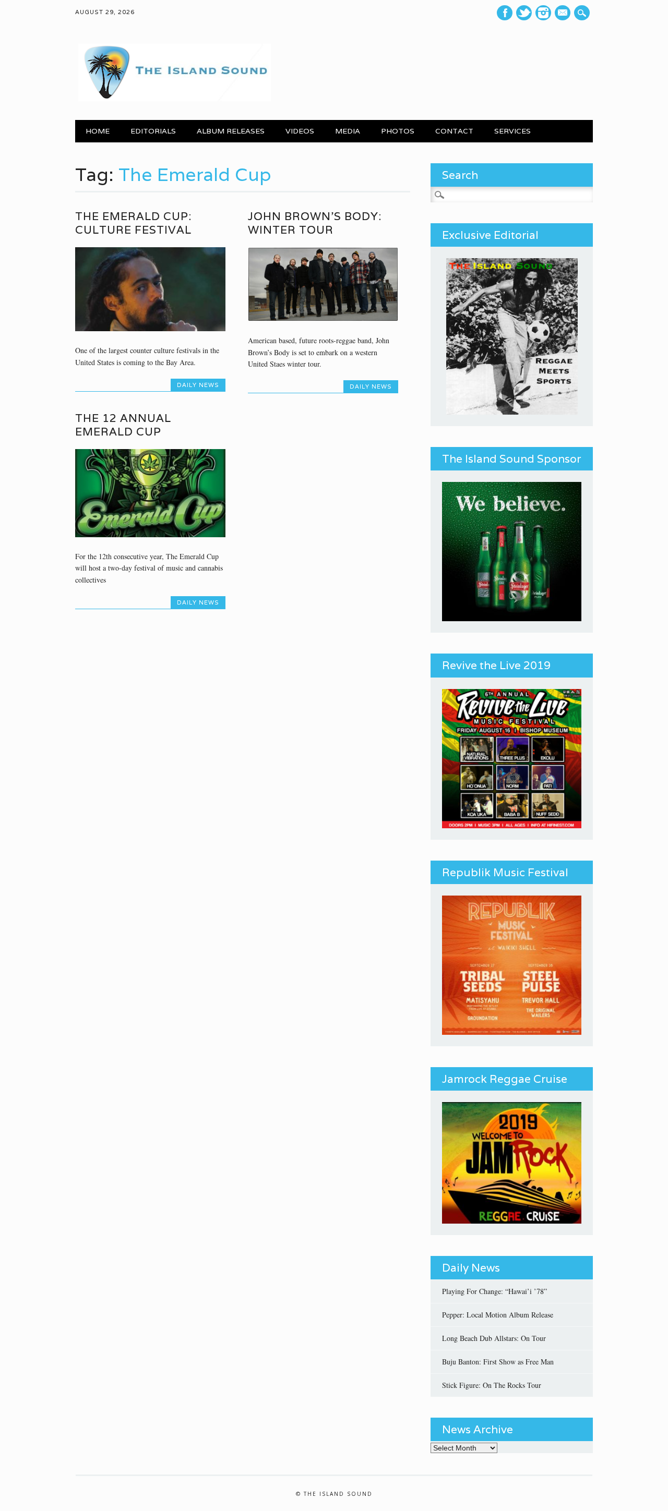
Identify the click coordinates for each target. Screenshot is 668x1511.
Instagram (543, 12)
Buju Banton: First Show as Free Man (498, 1362)
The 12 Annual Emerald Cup (123, 425)
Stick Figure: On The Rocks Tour (491, 1385)
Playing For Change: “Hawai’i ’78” (494, 1291)
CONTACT (454, 131)
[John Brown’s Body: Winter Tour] (323, 318)
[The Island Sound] (173, 98)
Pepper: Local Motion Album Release (497, 1315)
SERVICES (512, 131)
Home (98, 131)
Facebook (504, 12)
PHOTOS (397, 131)
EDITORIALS (153, 131)
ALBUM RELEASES (231, 131)
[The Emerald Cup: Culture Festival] (150, 328)
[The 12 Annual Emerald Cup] (150, 534)
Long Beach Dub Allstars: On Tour (494, 1338)
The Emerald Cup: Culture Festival (133, 223)
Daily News (198, 385)
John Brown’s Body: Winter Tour (314, 223)
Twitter (524, 12)
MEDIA (347, 131)
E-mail (563, 13)
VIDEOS (299, 131)
